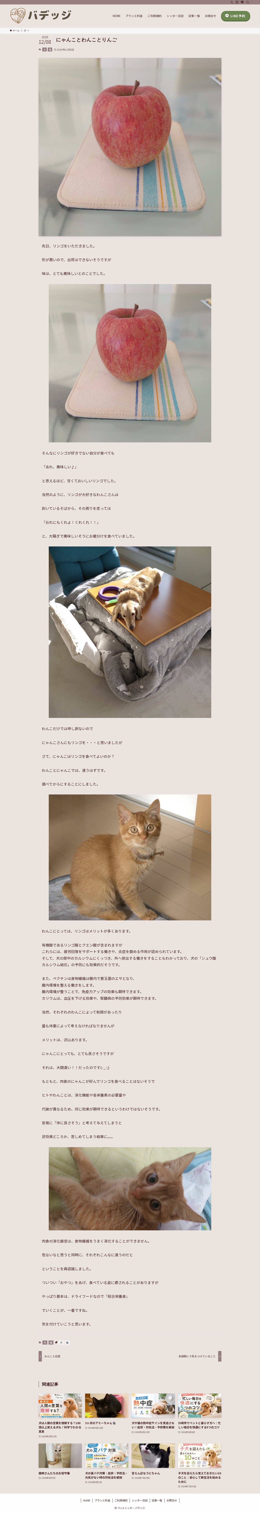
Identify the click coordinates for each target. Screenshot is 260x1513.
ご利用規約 (121, 1500)
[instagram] (237, 2)
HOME (86, 1500)
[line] (242, 2)
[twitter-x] (231, 2)
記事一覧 (157, 1500)
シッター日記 (140, 1500)
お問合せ (172, 1500)
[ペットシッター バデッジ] (41, 16)
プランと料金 (102, 1500)
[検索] (247, 2)
